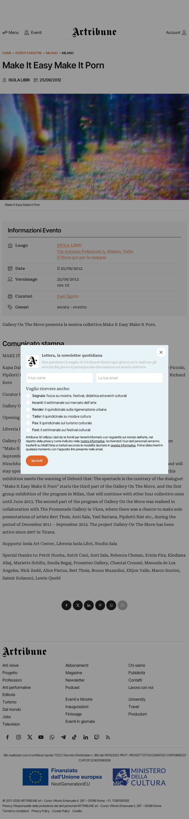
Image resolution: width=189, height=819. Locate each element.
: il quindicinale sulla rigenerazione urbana (69, 409)
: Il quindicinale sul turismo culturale (62, 423)
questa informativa (123, 445)
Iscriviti (37, 460)
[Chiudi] (161, 352)
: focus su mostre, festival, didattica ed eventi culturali (79, 396)
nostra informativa (92, 441)
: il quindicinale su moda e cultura (61, 416)
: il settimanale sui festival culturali (61, 430)
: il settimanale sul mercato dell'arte (64, 402)
